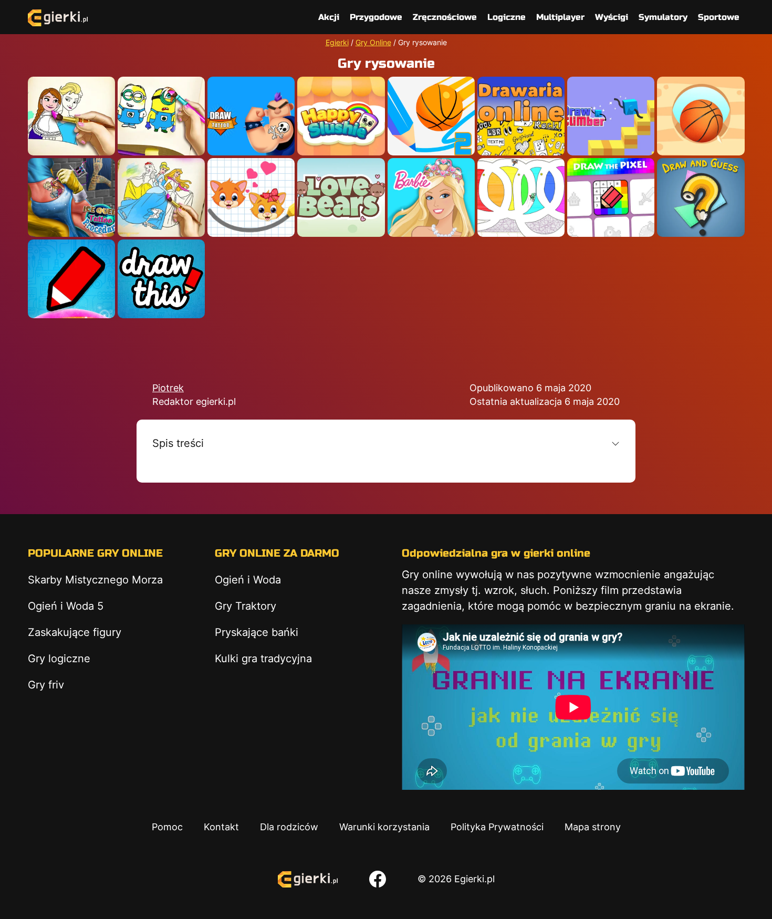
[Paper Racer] (521, 197)
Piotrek (168, 387)
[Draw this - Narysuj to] (161, 278)
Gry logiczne (59, 658)
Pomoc (167, 826)
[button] (386, 443)
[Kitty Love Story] (251, 197)
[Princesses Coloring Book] (161, 197)
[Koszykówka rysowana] (431, 116)
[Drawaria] (521, 116)
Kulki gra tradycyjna (263, 658)
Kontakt (221, 826)
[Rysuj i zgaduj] (71, 278)
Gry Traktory (245, 606)
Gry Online (373, 42)
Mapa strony (593, 826)
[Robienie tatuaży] (251, 116)
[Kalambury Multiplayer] (700, 197)
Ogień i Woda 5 (65, 606)
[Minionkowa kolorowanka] (161, 116)
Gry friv (46, 684)
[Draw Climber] (610, 116)
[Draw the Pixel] (610, 197)
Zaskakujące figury (74, 632)
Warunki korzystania (384, 826)
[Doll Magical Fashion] (431, 197)
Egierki (337, 42)
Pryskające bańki (256, 632)
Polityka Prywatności (497, 826)
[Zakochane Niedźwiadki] (340, 197)
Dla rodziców (289, 826)
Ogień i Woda (248, 579)
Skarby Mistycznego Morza (95, 579)
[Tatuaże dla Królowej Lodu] (71, 197)
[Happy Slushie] (340, 116)
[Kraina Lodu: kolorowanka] (71, 116)
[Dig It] (700, 116)
